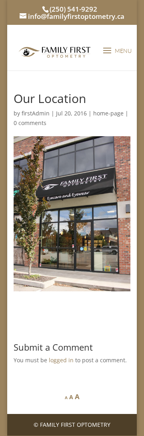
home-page (108, 113)
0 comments (30, 123)
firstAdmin (36, 113)
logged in (61, 360)
